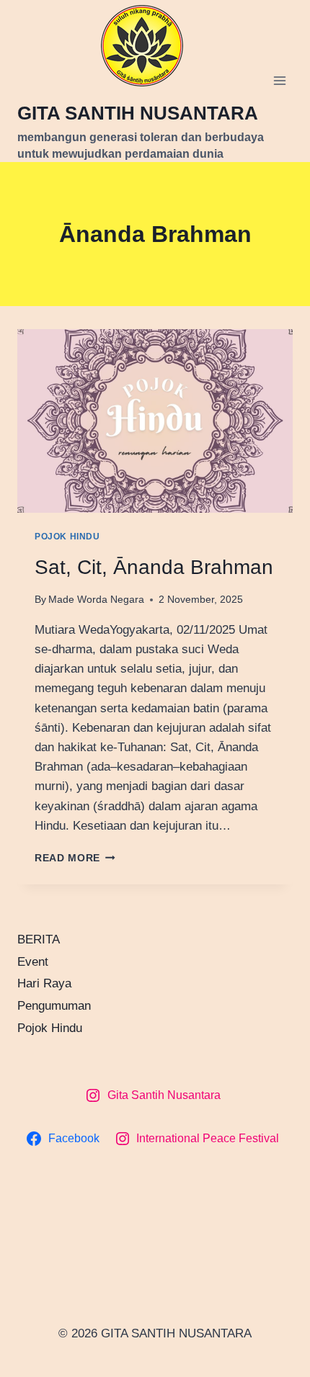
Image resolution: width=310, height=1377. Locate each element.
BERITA (38, 939)
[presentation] (155, 421)
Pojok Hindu (67, 536)
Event (32, 962)
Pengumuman (54, 1006)
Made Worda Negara (96, 599)
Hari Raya (44, 983)
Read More (75, 858)
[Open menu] (279, 81)
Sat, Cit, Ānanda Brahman (154, 567)
